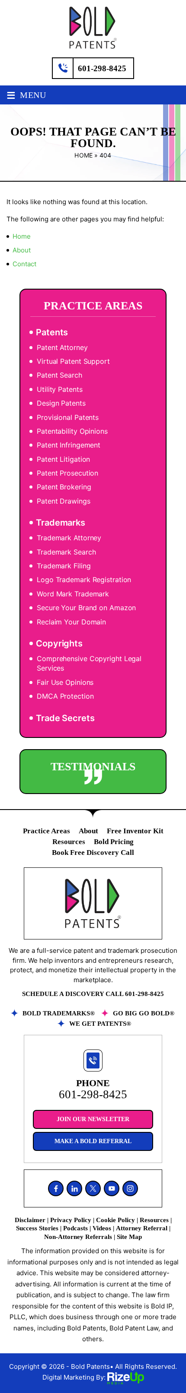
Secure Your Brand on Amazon (86, 607)
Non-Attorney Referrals (78, 1236)
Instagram (130, 1188)
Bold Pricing (114, 841)
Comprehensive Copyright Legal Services (89, 663)
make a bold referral (93, 1141)
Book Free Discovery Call (93, 852)
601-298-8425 (102, 68)
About (88, 831)
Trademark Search (66, 552)
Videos (102, 1228)
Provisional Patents (68, 417)
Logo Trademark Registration (84, 579)
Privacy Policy (70, 1220)
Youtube (111, 1188)
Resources (68, 841)
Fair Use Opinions (65, 682)
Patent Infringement (68, 445)
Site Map (129, 1236)
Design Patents (61, 403)
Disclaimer (30, 1220)
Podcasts (75, 1228)
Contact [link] (24, 264)
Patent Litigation (63, 459)
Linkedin (74, 1188)
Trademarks (60, 522)
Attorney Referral (141, 1228)
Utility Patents (60, 389)
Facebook (56, 1188)
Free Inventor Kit (135, 831)
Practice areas (46, 831)
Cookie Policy (115, 1220)
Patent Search (59, 375)
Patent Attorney (62, 347)
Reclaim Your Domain (71, 622)
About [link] (22, 250)
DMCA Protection (65, 696)
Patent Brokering (64, 486)
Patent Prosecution (67, 473)
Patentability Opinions (72, 431)
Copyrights (59, 643)
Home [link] (22, 236)
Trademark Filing (63, 565)
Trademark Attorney (69, 537)
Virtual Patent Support (73, 361)
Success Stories (37, 1228)
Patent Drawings (63, 501)
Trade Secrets (65, 718)
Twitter (93, 1188)
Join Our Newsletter (93, 1119)
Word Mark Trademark (73, 593)
